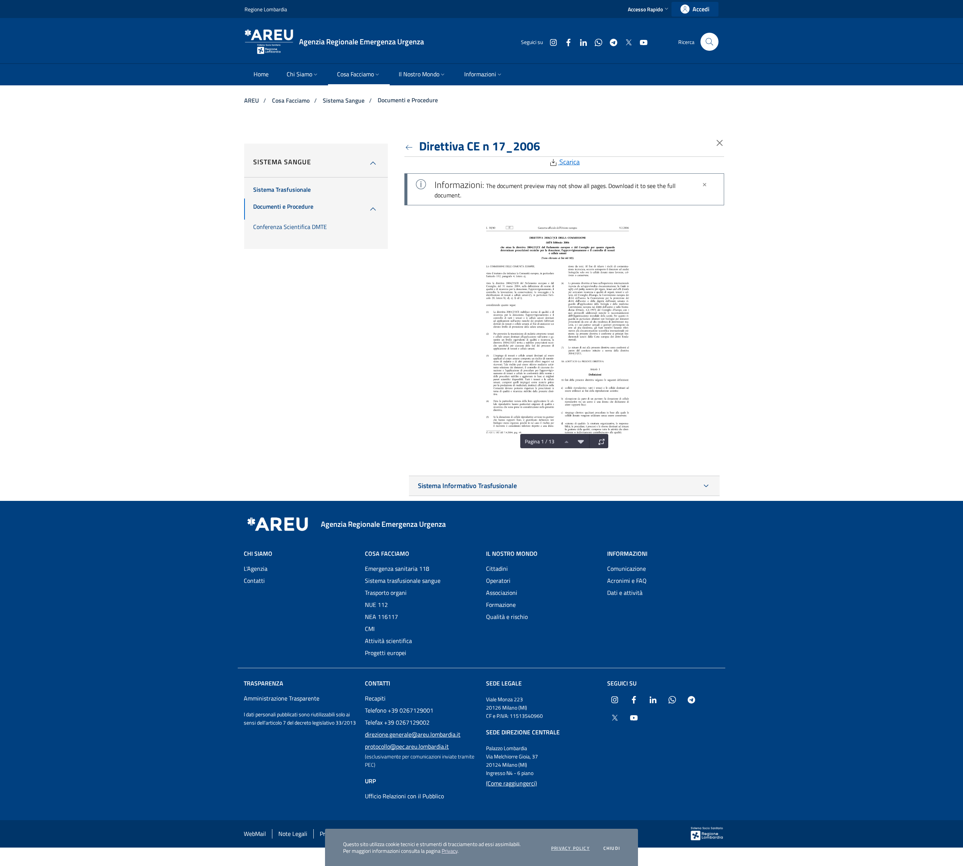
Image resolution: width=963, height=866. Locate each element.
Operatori (498, 580)
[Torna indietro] (410, 146)
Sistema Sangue (344, 100)
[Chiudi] (705, 185)
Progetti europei (385, 652)
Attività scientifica (388, 640)
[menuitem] (261, 74)
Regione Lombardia (266, 9)
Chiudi (611, 848)
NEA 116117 (381, 616)
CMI (370, 628)
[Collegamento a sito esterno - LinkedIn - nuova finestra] (580, 41)
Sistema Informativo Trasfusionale (467, 486)
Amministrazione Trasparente (281, 698)
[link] (694, 9)
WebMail (255, 833)
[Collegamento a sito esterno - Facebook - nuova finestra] (565, 41)
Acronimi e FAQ (627, 580)
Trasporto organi (386, 592)
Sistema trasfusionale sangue (402, 580)
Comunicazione (626, 568)
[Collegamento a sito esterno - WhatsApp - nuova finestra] (595, 41)
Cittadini (497, 568)
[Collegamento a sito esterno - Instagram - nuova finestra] (550, 41)
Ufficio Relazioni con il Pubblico (404, 796)
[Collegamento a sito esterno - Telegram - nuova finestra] (610, 41)
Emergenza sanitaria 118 (397, 568)
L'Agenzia (255, 568)
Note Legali (292, 833)
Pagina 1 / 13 (539, 441)
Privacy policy (570, 848)
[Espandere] (599, 441)
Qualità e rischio (507, 616)
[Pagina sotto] (579, 441)
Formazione (501, 604)
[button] (648, 9)
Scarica (569, 162)
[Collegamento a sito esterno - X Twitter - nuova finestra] (625, 41)
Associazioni (501, 592)
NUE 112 (376, 604)
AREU (252, 100)
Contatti (254, 580)
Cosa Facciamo (291, 100)
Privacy (449, 851)
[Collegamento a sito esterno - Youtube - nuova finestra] (640, 41)
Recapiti (375, 698)
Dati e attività (625, 592)
